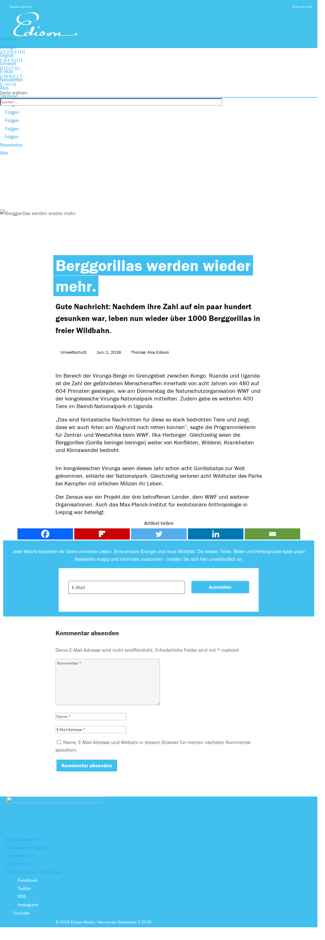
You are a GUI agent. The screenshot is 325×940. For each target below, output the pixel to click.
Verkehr (8, 39)
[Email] (272, 534)
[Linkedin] (215, 534)
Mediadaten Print (24, 839)
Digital (7, 55)
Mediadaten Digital (26, 847)
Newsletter (21, 7)
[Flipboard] (102, 534)
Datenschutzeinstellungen (34, 872)
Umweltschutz (74, 352)
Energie (8, 47)
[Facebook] (45, 534)
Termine (8, 96)
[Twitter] (159, 534)
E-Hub (6, 71)
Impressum (18, 855)
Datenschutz (19, 863)
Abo (4, 88)
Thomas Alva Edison (150, 352)
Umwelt (8, 63)
